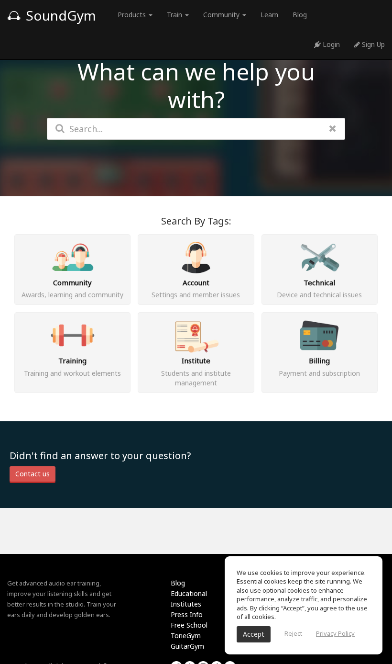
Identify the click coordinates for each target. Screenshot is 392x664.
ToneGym (186, 635)
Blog (300, 14)
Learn (269, 14)
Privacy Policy (335, 633)
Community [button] (222, 14)
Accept (253, 634)
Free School (189, 625)
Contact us (32, 473)
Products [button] (133, 14)
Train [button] (175, 14)
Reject (293, 633)
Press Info (187, 614)
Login (330, 44)
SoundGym (59, 15)
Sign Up (372, 44)
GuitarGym (187, 646)
